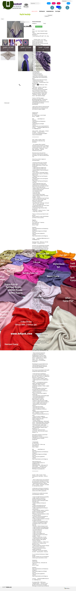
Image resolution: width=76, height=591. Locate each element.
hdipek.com (9, 587)
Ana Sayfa (34, 11)
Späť (3, 19)
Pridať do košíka (39, 26)
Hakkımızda (50, 11)
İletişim (57, 11)
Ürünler (42, 11)
